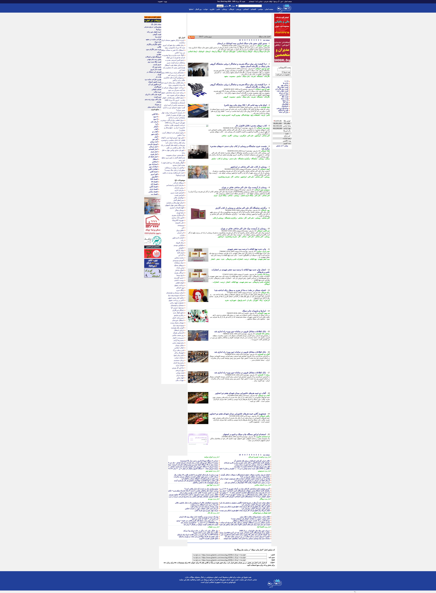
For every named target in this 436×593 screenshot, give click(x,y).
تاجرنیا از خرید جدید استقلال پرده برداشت (204, 505)
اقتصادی (253, 9)
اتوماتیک (201, 51)
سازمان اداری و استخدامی (175, 185)
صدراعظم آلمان (178, 200)
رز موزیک (158, 104)
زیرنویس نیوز (265, 190)
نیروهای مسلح (179, 265)
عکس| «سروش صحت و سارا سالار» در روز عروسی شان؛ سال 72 (247, 536)
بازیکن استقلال (179, 330)
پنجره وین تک (156, 67)
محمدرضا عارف (178, 363)
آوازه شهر (154, 134)
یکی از (249, 300)
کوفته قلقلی (180, 283)
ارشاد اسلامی (192, 51)
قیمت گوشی (157, 34)
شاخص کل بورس (178, 368)
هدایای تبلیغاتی (156, 89)
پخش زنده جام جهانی (154, 59)
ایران (215, 195)
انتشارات (216, 282)
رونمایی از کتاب (222, 159)
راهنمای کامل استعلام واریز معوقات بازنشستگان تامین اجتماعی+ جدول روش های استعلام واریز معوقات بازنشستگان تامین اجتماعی (226, 491)
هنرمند (253, 76)
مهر (268, 210)
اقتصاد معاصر (153, 192)
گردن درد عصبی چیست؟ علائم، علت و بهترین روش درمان (199, 493)
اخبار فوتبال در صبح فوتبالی (262, 513)
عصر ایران (266, 251)
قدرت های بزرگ (178, 350)
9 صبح (156, 119)
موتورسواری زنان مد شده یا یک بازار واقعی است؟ (201, 489)
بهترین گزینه (236, 115)
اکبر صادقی (266, 136)
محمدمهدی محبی (178, 343)
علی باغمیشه (179, 223)
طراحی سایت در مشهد (153, 39)
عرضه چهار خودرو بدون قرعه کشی (206, 510)
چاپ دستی (233, 159)
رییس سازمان (179, 188)
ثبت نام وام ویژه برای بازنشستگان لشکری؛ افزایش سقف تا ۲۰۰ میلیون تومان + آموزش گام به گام (237, 493)
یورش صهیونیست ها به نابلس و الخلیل (205, 482)
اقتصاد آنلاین (154, 187)
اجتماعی (246, 9)
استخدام (251, 1)
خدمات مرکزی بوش (154, 107)
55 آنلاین (155, 114)
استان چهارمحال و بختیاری (175, 203)
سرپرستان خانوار (178, 318)
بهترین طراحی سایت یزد (153, 79)
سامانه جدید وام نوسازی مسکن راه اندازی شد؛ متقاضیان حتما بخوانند (247, 538)
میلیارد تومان (179, 345)
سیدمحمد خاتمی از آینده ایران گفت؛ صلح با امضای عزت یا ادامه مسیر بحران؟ (174, 107)
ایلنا (268, 107)
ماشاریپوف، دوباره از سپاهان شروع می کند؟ (255, 477)
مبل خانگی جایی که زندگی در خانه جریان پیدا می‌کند (200, 531)
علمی (218, 9)
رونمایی (235, 136)
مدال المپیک (180, 243)
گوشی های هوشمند (177, 328)
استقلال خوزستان (178, 320)
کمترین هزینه (226, 115)
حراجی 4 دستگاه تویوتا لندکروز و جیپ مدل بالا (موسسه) (199, 461)
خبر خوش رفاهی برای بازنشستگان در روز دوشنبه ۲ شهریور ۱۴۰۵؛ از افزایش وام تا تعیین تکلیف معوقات (235, 494)
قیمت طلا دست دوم (154, 62)
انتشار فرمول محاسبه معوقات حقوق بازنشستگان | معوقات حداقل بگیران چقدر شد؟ (242, 475)
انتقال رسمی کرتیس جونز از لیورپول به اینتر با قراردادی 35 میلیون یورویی (193, 494)
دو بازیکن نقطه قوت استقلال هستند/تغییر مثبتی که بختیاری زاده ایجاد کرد (174, 67)
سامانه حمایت (179, 358)
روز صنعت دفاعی (178, 335)
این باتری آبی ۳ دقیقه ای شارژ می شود (205, 519)
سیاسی (260, 9)
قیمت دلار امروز (155, 69)
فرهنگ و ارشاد (217, 51)
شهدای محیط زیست (177, 323)
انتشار (213, 259)
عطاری (159, 54)
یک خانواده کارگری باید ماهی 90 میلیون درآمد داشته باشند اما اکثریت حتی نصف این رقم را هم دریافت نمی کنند (233, 534)
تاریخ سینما (180, 275)
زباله (261, 300)
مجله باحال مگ (156, 24)
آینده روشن (154, 142)
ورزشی (238, 9)
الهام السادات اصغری (177, 208)
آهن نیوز (155, 139)
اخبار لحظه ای (153, 157)
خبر (282, 1)
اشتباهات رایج (255, 115)
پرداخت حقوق (179, 285)
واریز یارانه (180, 268)
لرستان (208, 51)
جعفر (218, 259)
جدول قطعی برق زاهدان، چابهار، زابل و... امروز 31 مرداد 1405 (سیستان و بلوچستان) (173, 100)
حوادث (205, 9)
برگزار (267, 159)
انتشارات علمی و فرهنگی (234, 259)
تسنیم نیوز (266, 128)
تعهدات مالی (180, 380)
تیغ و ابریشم (180, 370)
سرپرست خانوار (178, 338)
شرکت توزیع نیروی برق (176, 295)
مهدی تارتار (180, 375)
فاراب (182, 235)
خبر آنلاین (266, 45)
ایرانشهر (257, 136)
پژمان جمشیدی (179, 360)
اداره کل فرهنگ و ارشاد (262, 51)
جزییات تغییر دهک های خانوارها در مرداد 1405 (254, 531)
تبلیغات (210, 527)
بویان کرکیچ (180, 250)
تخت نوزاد (158, 42)
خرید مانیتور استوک (154, 82)
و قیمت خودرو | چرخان (256, 457)
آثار (232, 177)
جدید (222, 259)
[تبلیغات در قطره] (152, 22)
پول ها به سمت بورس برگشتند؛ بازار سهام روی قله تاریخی (198, 517)
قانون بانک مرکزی (178, 218)
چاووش (181, 248)
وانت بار (158, 77)
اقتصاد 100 (154, 179)
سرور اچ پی (157, 64)
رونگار (262, 499)
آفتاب (156, 129)
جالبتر (268, 416)
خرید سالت (157, 92)
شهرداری (233, 300)
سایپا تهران (180, 213)
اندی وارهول (242, 300)
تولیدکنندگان (245, 115)
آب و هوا (276, 1)
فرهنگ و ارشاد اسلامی (244, 51)
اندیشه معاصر (259, 485)
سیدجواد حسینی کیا (177, 308)
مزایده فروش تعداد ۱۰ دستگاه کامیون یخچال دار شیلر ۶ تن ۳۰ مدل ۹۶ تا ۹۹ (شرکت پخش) (187, 468)
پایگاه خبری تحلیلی (247, 195)
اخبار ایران (154, 152)
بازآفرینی (243, 136)
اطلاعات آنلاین (153, 169)
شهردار (255, 300)
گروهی (225, 97)
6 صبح (156, 117)
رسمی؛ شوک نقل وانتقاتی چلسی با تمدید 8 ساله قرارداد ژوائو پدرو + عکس (193, 491)
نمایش (239, 76)
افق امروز (154, 174)
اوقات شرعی (268, 1)
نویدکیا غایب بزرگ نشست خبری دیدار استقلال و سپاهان (251, 520)
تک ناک (210, 513)
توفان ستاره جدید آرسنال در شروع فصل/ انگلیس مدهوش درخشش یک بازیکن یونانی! (241, 503)
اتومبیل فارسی (153, 144)
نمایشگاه (260, 76)
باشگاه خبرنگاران (178, 310)
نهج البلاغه (253, 259)
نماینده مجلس (179, 258)
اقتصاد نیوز (154, 194)
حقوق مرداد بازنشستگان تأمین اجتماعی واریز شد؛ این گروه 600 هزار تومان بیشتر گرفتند (240, 533)
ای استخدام (266, 436)
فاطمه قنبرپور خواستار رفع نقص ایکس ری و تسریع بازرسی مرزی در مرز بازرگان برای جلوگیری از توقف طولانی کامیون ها (177, 496)
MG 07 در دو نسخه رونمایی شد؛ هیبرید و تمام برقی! (252, 465)
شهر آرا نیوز (266, 68)
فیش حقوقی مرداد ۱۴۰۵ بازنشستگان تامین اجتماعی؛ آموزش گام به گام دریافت (243, 496)
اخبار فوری (154, 154)
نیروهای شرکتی (178, 183)
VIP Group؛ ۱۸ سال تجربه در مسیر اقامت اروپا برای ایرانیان (197, 534)
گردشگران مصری (178, 215)
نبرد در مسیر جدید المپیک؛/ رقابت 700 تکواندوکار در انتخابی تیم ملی (247, 482)
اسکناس (155, 162)
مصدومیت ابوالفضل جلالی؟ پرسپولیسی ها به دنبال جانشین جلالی (196, 503)
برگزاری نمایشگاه (244, 159)
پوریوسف (180, 225)
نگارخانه (267, 76)
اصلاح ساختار (179, 270)
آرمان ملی (154, 122)
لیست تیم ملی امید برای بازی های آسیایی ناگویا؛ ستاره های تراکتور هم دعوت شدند (242, 524)
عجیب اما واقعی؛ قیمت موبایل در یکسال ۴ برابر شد (201, 524)
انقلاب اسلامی (179, 348)
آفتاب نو (267, 354)
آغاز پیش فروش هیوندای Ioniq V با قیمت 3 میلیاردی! (252, 466)
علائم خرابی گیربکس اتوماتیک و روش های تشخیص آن (252, 461)
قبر (183, 228)
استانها (191, 9)
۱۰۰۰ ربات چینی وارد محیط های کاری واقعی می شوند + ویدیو (197, 520)
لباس (268, 115)
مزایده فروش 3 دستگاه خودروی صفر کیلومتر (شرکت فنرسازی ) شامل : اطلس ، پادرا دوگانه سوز (185, 466)
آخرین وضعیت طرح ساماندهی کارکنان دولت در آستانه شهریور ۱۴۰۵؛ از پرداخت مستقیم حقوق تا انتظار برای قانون (231, 489)
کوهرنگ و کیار (179, 353)
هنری (226, 300)
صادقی (224, 136)
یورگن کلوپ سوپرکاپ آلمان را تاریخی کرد (256, 505)
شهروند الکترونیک (178, 220)
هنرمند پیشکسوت (223, 177)
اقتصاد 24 (154, 182)
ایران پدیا (158, 37)
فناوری (212, 9)
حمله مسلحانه (179, 263)
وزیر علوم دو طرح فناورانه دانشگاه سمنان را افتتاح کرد (199, 479)
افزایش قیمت (179, 195)
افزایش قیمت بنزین (177, 193)
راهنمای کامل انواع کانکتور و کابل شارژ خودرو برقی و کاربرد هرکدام (247, 463)
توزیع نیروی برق (178, 325)
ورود (165, 1)
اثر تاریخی (180, 233)
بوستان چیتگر (179, 210)
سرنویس (261, 471)
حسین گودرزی (179, 278)
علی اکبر (250, 136)
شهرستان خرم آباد (229, 51)
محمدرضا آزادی (178, 340)
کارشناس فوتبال (178, 333)
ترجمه (246, 259)
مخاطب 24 (266, 334)
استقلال (155, 159)
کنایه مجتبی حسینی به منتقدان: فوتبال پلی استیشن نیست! (250, 519)
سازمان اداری (179, 190)
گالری (230, 136)
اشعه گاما (180, 253)
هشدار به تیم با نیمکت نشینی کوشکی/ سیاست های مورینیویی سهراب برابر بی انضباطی (241, 479)
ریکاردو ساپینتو (179, 315)
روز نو (210, 499)
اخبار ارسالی (153, 147)
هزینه (218, 115)
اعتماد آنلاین (154, 172)
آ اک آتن (181, 255)
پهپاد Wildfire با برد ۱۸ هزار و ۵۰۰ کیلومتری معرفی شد (199, 522)
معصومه (232, 76)
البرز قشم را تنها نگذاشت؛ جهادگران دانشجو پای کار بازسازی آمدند (196, 480)
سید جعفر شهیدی (264, 259)
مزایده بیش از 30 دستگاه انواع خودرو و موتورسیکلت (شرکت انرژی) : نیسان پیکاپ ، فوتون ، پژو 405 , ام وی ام (180, 465)
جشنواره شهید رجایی (177, 303)
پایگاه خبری (222, 195)
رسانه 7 (267, 375)
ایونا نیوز (209, 485)
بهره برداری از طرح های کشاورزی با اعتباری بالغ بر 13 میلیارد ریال (196, 475)
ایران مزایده (208, 457)
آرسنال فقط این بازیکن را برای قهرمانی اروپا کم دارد (252, 480)
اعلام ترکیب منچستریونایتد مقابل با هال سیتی (255, 517)
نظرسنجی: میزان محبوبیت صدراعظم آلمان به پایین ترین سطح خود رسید (173, 157)
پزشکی (224, 9)
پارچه (263, 115)
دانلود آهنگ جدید (178, 313)
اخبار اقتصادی (153, 149)
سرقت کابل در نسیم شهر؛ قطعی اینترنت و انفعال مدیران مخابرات (196, 477)
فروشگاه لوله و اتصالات (153, 57)
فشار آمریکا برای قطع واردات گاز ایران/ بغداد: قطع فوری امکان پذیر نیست (245, 507)
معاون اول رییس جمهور (176, 298)
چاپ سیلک (246, 76)
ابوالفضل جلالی (179, 198)
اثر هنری (267, 300)
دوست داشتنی (179, 280)
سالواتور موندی (179, 245)
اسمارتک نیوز (153, 164)
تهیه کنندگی (180, 288)
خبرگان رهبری (179, 273)
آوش (268, 169)
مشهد (226, 76)
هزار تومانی (180, 373)
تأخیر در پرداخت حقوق (176, 300)
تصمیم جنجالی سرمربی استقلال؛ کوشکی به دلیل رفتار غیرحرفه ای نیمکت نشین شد (242, 522)
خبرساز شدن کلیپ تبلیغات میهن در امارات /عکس (201, 508)
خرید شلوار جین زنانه (154, 32)
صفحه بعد (266, 40)
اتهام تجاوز (180, 378)
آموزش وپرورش (178, 260)
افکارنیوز (155, 177)
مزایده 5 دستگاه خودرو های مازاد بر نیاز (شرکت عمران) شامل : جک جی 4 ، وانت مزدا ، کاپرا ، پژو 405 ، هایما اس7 (179, 463)
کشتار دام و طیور (178, 238)
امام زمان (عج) (179, 355)
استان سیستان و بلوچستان (175, 293)
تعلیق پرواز (180, 230)
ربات (182, 240)
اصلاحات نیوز (153, 167)
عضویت (160, 1)
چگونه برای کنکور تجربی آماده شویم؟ (205, 533)
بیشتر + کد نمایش (282, 146)
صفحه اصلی (288, 1)
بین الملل (198, 9)
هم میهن (267, 313)
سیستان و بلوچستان (177, 305)
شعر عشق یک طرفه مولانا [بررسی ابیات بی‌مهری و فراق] (198, 536)
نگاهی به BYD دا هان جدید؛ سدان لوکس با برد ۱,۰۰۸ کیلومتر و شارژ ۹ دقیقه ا (244, 468)
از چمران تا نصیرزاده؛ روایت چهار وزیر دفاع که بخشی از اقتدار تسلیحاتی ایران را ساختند (173, 115)
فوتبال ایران (180, 365)
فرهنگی (231, 9)
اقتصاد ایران (154, 189)
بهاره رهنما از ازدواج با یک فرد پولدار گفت (204, 507)
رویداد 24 (266, 274)
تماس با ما (259, 1)
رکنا (268, 292)
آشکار (156, 127)
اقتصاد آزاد (260, 527)
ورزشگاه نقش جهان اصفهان (174, 205)
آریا (157, 124)
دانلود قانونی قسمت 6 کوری (208, 538)
